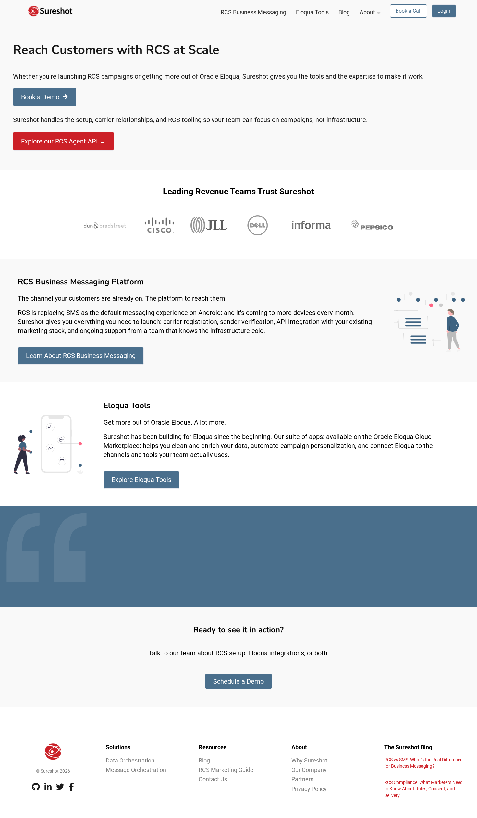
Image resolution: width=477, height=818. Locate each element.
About (367, 12)
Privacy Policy (309, 789)
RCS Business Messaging (253, 12)
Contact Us (213, 779)
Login (443, 11)
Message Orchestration (136, 769)
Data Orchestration (130, 760)
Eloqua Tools (312, 12)
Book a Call (409, 11)
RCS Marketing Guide (226, 769)
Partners (302, 779)
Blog (344, 12)
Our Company (309, 769)
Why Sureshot (309, 760)
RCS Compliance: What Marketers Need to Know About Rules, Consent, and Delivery (423, 789)
